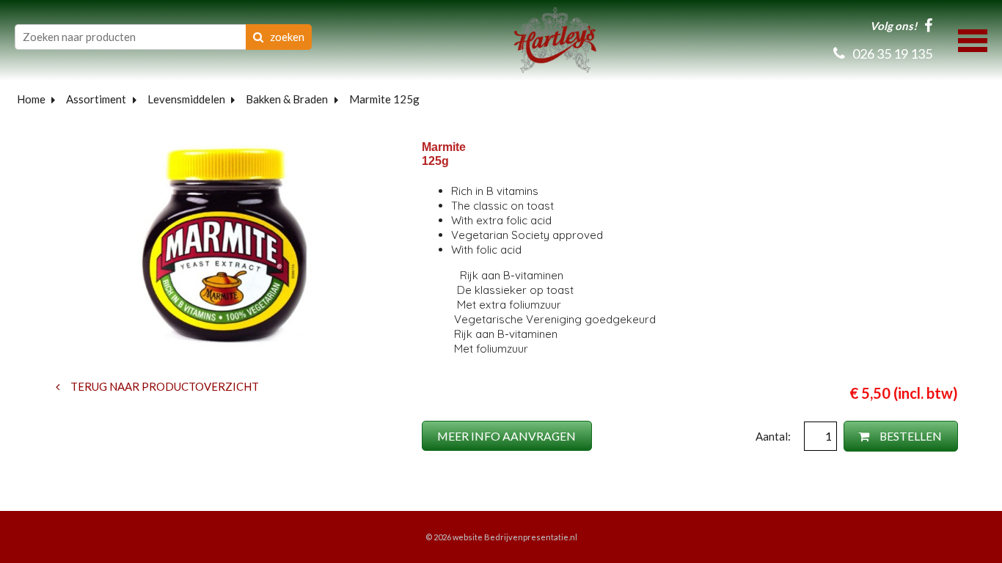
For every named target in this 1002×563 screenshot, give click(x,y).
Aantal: (774, 436)
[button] (972, 39)
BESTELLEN (909, 436)
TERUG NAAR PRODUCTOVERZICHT (163, 386)
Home (31, 99)
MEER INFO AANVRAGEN (506, 436)
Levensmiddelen (186, 99)
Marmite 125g (384, 99)
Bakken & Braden (287, 99)
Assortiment (96, 99)
